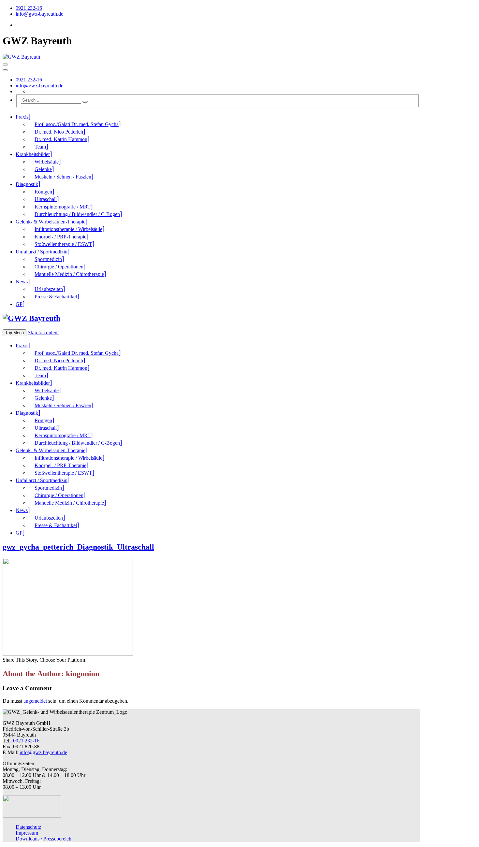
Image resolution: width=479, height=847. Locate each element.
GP (19, 304)
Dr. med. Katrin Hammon (61, 139)
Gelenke (43, 169)
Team (40, 147)
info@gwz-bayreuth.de (39, 14)
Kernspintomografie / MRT (63, 206)
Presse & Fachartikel (56, 296)
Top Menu (14, 332)
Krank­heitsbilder (33, 154)
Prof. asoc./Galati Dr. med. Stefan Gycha (77, 124)
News (22, 281)
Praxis (22, 117)
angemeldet (35, 701)
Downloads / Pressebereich (43, 838)
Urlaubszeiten (49, 289)
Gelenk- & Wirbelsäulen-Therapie (50, 221)
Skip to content (43, 332)
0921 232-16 (29, 8)
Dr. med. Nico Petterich (59, 132)
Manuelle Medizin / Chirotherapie (69, 274)
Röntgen (43, 191)
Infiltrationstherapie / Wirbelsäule (68, 229)
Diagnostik (27, 184)
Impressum (27, 833)
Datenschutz (28, 827)
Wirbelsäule (47, 162)
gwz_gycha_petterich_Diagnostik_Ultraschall (78, 547)
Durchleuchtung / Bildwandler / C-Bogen (77, 214)
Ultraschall (46, 199)
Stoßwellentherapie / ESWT (63, 244)
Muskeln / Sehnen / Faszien (63, 176)
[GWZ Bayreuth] (21, 57)
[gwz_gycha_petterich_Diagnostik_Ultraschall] (68, 654)
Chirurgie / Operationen (59, 266)
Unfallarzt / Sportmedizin (41, 251)
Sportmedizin (48, 259)
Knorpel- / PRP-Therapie (60, 236)
